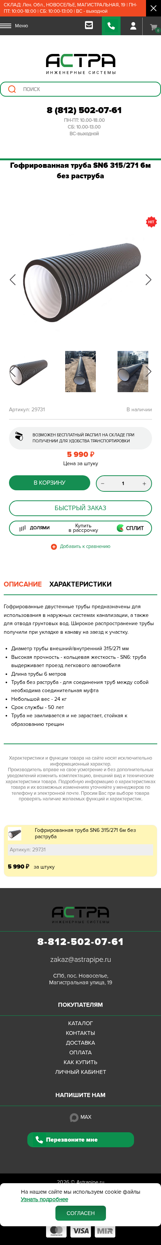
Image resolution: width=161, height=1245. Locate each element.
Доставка (80, 1042)
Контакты (80, 1033)
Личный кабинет (80, 1072)
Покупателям (80, 1005)
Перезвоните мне (72, 1139)
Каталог (80, 1023)
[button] (12, 280)
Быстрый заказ (80, 508)
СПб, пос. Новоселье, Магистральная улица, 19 (80, 979)
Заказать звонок (111, 25)
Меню (21, 26)
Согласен (81, 1213)
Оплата (80, 1052)
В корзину (50, 483)
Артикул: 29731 (28, 849)
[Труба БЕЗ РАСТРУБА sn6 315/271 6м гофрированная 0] (80, 279)
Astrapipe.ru (90, 1182)
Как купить (80, 1062)
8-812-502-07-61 (80, 942)
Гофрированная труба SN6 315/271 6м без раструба (85, 833)
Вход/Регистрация (133, 25)
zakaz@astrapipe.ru (80, 959)
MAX (85, 1117)
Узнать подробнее (44, 1199)
